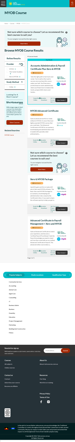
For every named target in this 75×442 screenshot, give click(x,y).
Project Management (15, 321)
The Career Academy (15, 72)
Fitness (11, 333)
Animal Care (13, 290)
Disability (12, 313)
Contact (7, 379)
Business (11, 309)
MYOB (12, 69)
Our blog (43, 379)
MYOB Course (9, 135)
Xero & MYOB (14, 76)
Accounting (12, 286)
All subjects (8, 364)
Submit (65, 351)
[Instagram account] (48, 401)
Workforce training (46, 382)
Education (12, 317)
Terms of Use (44, 397)
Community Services (15, 282)
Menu (3, 5)
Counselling (12, 297)
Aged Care (12, 293)
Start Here (24, 43)
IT (9, 301)
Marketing (12, 325)
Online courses (10, 368)
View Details (61, 100)
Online (12, 87)
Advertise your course (12, 382)
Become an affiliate (11, 386)
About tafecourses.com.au (49, 364)
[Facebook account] (41, 401)
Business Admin (14, 305)
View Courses (15, 122)
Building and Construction (17, 329)
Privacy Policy (45, 394)
